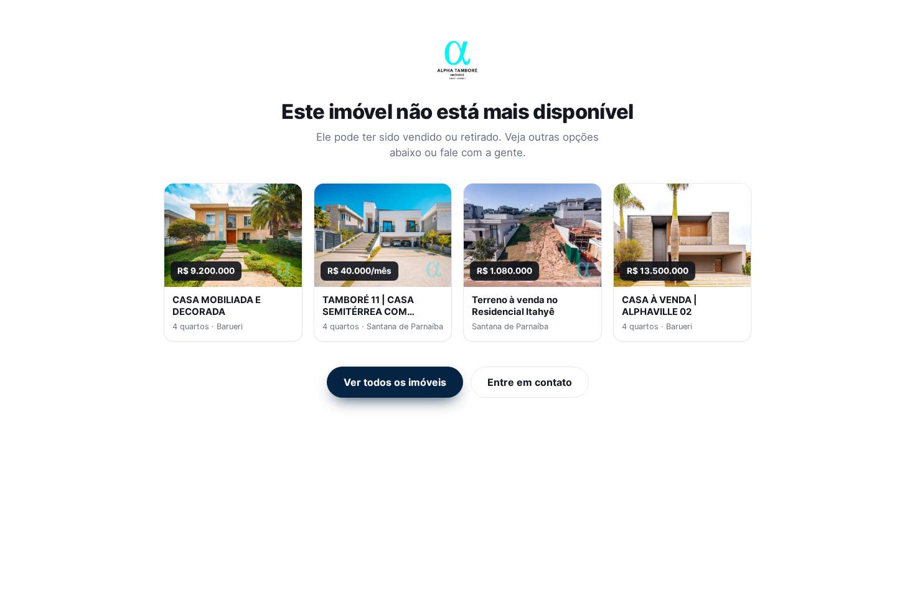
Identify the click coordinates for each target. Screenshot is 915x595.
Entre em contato (529, 382)
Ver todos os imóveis (395, 382)
